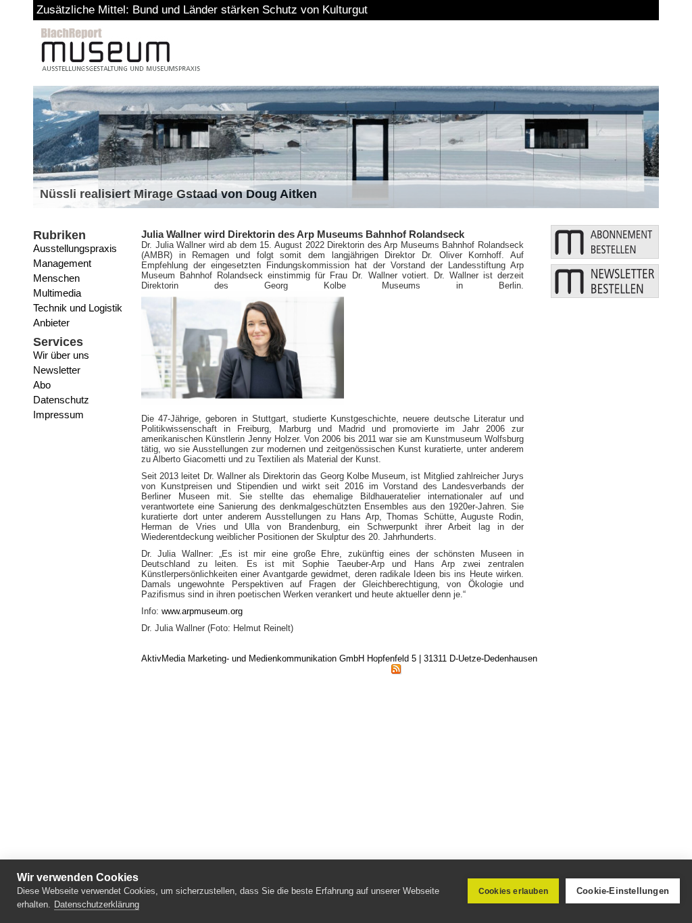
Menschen (56, 278)
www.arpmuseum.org (202, 611)
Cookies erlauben (513, 891)
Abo (42, 385)
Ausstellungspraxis (75, 248)
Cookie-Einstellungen (622, 891)
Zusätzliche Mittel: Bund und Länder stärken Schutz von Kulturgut (202, 9)
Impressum (58, 414)
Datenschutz (61, 399)
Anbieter (51, 322)
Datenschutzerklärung (96, 904)
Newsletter (56, 370)
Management (62, 263)
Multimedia (57, 293)
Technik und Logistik (77, 308)
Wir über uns (61, 355)
